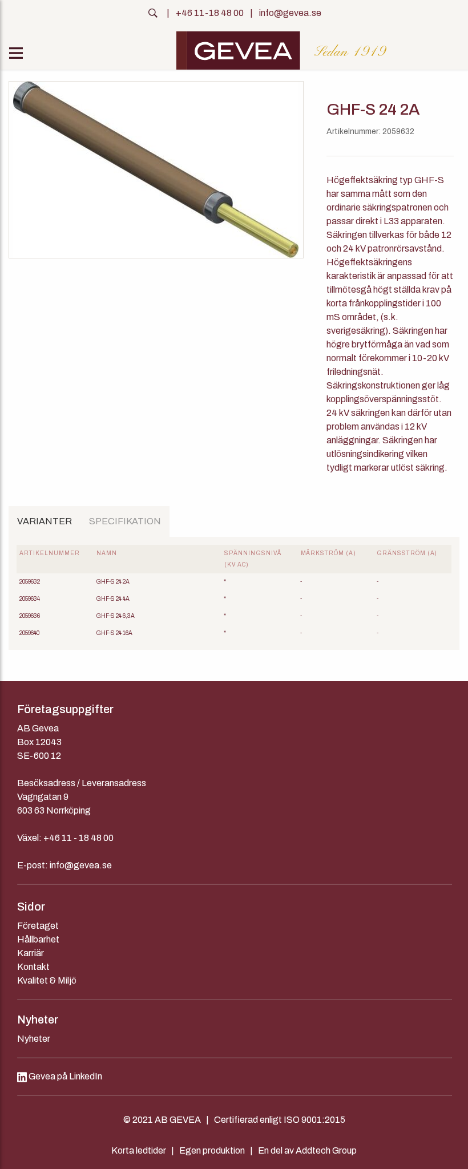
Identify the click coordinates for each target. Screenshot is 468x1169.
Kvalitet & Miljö (46, 980)
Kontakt (33, 967)
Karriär (30, 953)
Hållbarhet (38, 939)
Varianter (44, 521)
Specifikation (125, 521)
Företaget (38, 926)
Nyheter (33, 1038)
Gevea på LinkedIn (64, 1076)
